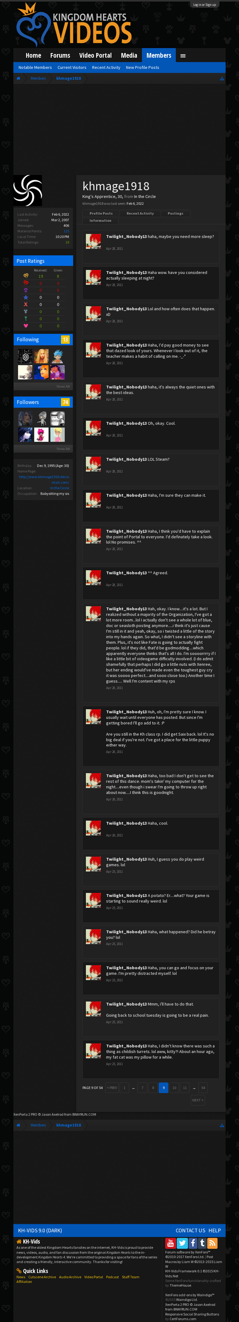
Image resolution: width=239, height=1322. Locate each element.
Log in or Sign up (204, 4)
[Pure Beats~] (57, 372)
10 (174, 1087)
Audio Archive (70, 1277)
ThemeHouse (180, 1285)
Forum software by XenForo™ (187, 1254)
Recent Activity (140, 213)
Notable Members (35, 67)
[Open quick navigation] (222, 78)
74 (65, 402)
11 (185, 1087)
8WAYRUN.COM (84, 1114)
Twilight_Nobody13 (126, 236)
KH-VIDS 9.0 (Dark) (40, 1230)
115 (66, 231)
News (20, 1277)
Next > (198, 1100)
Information (100, 220)
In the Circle (59, 488)
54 (203, 1087)
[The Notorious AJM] (41, 434)
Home (33, 55)
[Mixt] (57, 355)
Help (215, 1230)
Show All (63, 386)
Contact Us (190, 1230)
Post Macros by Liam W (193, 1261)
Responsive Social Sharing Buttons (192, 1314)
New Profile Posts (142, 67)
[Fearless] (24, 372)
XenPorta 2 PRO (25, 1114)
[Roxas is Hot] (41, 372)
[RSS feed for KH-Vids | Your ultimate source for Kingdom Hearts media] (212, 1243)
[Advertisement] (120, 130)
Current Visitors (72, 67)
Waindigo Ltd (186, 1299)
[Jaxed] (24, 355)
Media (129, 55)
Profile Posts (101, 213)
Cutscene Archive (42, 1277)
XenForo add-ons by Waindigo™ (189, 1295)
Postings (175, 213)
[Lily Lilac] (24, 434)
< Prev (112, 1087)
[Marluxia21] (24, 418)
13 (65, 339)
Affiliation (24, 1281)
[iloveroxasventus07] (57, 418)
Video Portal (95, 55)
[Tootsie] (41, 355)
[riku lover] (57, 434)
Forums (60, 55)
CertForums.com (183, 1318)
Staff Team (130, 1277)
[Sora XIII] (41, 418)
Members (159, 55)
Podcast (112, 1277)
